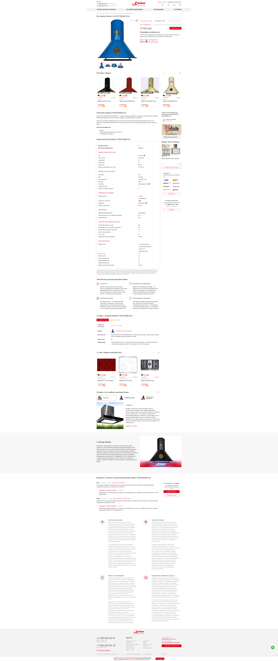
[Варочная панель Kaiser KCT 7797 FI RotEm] (106, 365)
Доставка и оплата (131, 641)
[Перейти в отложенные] (162, 4)
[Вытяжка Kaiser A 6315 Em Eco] (106, 85)
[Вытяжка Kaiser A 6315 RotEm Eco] (128, 85)
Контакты (145, 646)
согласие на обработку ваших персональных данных (125, 658)
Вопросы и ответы (148, 644)
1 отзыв (150, 20)
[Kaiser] (139, 4)
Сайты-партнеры (147, 648)
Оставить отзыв (103, 320)
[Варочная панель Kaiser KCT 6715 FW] (128, 365)
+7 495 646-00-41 (102, 3)
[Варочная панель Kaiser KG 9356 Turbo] (150, 365)
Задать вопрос (171, 491)
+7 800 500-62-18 (102, 6)
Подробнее (171, 193)
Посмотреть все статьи (172, 167)
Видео (144, 642)
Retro (139, 174)
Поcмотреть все (171, 495)
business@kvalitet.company (171, 642)
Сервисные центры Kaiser (132, 644)
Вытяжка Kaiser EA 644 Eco (118, 482)
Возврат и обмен (130, 648)
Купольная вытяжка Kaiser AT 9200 (121, 498)
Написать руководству (171, 645)
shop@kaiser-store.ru (169, 639)
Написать (171, 209)
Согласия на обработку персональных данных (139, 659)
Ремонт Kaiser (129, 646)
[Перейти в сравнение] (168, 4)
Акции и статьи (162, 2)
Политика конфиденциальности (133, 654)
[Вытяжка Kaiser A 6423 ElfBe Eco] (171, 85)
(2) (114, 97)
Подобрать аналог (175, 28)
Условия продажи (147, 654)
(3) (158, 97)
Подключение (129, 642)
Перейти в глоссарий (131, 426)
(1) (114, 377)
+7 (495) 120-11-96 (171, 204)
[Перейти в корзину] (174, 4)
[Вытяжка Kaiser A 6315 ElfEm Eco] (150, 85)
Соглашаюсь (160, 658)
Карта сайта (164, 654)
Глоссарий (145, 641)
